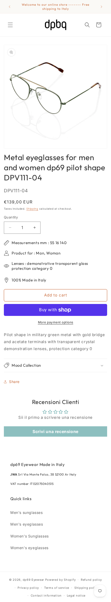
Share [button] (14, 381)
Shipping (32, 208)
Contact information (46, 595)
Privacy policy (28, 588)
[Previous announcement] (9, 6)
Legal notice (76, 595)
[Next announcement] (101, 6)
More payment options (55, 322)
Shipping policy (86, 588)
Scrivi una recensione (55, 431)
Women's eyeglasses (29, 548)
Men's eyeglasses (26, 524)
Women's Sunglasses (29, 536)
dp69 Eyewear (33, 580)
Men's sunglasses (26, 512)
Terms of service (56, 588)
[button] (10, 25)
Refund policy (91, 580)
